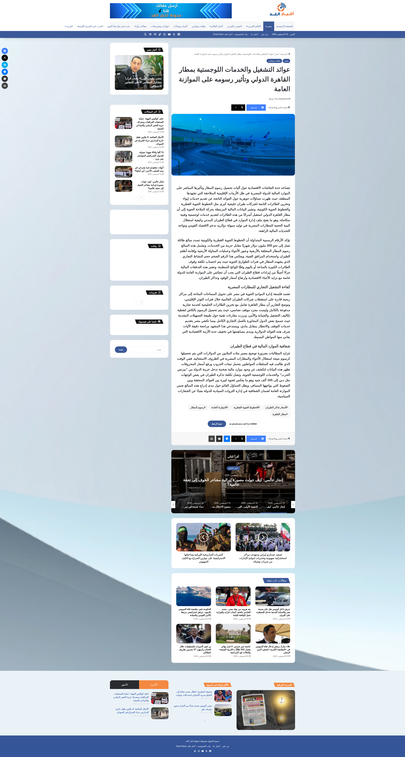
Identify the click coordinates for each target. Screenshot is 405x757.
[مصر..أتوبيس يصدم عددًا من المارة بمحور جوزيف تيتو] (223, 710)
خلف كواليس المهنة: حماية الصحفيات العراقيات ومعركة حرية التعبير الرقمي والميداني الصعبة (131, 697)
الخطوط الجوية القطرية (246, 407)
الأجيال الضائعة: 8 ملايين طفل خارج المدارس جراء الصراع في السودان (149, 140)
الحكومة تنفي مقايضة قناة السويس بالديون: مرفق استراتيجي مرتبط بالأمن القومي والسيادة (195, 612)
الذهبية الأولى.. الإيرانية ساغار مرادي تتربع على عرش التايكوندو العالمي (233, 482)
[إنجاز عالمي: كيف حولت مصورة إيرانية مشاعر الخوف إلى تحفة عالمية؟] (123, 186)
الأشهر (124, 684)
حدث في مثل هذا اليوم (118, 26)
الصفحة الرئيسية (284, 26)
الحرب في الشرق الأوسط (90, 26)
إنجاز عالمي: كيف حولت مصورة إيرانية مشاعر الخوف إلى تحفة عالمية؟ (150, 184)
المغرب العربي (234, 26)
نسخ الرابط (217, 423)
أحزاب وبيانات (180, 26)
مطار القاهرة (279, 414)
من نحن (264, 34)
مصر (269, 26)
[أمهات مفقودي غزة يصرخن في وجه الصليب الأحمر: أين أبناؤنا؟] (123, 172)
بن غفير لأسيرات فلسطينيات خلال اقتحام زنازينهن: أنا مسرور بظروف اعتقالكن (195, 649)
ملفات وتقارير (199, 26)
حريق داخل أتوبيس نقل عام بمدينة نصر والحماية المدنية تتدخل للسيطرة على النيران (273, 612)
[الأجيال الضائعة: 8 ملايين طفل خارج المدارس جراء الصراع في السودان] (123, 141)
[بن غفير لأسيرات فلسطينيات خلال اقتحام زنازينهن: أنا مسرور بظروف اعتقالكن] (193, 633)
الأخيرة (153, 684)
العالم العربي (254, 26)
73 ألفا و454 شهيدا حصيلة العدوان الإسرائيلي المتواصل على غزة (150, 155)
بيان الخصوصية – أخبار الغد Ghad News (230, 34)
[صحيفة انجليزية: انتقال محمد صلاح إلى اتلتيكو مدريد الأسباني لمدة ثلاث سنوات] (223, 696)
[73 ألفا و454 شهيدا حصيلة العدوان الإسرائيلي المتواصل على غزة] (123, 157)
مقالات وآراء (140, 26)
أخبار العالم (217, 26)
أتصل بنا (254, 34)
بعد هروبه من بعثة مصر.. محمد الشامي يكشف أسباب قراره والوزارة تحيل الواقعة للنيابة (233, 612)
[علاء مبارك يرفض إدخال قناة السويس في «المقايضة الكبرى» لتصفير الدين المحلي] (272, 633)
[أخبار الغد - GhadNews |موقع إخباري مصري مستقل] (281, 9)
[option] (233, 481)
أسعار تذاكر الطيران (275, 407)
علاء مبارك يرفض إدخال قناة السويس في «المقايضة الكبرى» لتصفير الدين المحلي (273, 649)
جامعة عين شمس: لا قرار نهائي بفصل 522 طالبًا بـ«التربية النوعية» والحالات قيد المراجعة (235, 649)
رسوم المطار (197, 407)
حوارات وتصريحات (160, 26)
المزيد (70, 26)
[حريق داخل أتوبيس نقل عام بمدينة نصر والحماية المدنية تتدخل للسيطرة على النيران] (272, 596)
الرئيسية (284, 54)
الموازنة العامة (218, 407)
